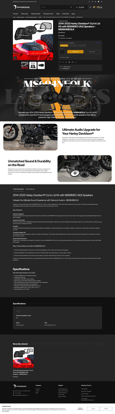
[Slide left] (97, 343)
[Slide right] (100, 343)
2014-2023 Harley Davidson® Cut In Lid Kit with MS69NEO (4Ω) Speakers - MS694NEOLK (23, 372)
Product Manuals (30, 189)
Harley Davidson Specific (31, 17)
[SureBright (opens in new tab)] (98, 43)
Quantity (61, 48)
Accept (93, 408)
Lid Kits (39, 17)
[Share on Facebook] (63, 62)
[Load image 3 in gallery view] (41, 65)
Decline (106, 408)
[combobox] (56, 7)
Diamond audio (20, 325)
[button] (16, 13)
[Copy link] (76, 62)
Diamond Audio (63, 21)
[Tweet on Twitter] (66, 62)
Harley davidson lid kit (49, 325)
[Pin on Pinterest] (69, 62)
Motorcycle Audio (21, 17)
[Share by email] (72, 62)
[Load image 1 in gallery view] (24, 65)
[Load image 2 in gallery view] (33, 65)
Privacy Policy (5, 411)
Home (14, 17)
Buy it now (92, 51)
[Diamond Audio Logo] (19, 387)
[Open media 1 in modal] (33, 40)
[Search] (71, 7)
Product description (18, 189)
